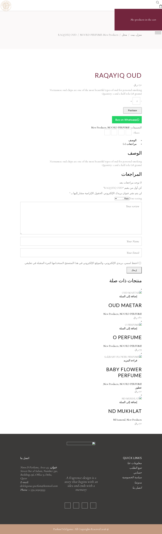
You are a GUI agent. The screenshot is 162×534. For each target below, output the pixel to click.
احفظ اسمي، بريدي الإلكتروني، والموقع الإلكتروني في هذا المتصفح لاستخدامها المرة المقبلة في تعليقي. (81, 263)
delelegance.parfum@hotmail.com (39, 486)
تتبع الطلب (135, 468)
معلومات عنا (134, 463)
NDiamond (119, 419)
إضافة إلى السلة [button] (128, 296)
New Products (110, 34)
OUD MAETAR (125, 305)
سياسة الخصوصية (132, 477)
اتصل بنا (137, 487)
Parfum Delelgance (63, 529)
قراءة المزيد (130, 360)
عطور (138, 387)
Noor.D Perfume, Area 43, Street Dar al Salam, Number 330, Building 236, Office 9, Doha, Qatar (39, 473)
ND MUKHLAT (125, 411)
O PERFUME (127, 337)
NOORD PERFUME (91, 34)
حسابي (138, 472)
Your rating (135, 198)
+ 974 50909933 (37, 490)
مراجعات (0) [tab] (130, 144)
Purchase (132, 110)
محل (124, 34)
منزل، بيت (136, 34)
